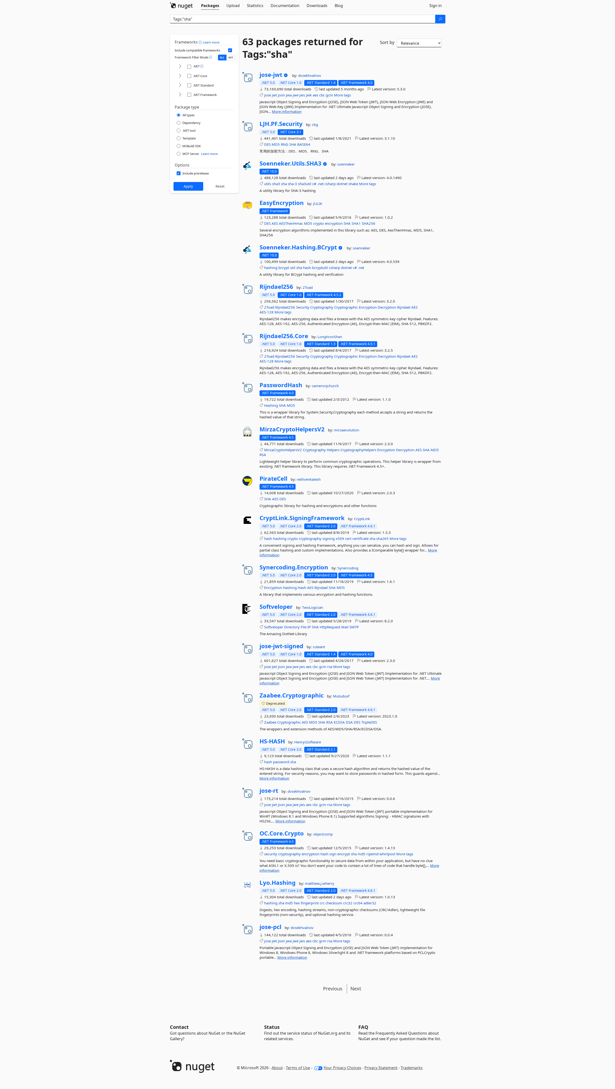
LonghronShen (330, 336)
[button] (201, 42)
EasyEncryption (282, 202)
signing (328, 538)
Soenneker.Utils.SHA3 (290, 163)
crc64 (357, 902)
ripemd (372, 853)
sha (284, 183)
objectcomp (323, 834)
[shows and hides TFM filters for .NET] (180, 66)
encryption (334, 223)
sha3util (304, 183)
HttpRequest (330, 626)
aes (315, 95)
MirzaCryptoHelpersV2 (292, 429)
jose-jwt (271, 74)
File (303, 626)
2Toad (308, 287)
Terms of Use (298, 1067)
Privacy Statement (381, 1067)
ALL (222, 57)
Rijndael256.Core (284, 336)
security (270, 853)
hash (307, 267)
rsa (329, 666)
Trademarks (412, 1067)
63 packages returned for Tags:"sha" (302, 47)
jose (267, 95)
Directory (292, 626)
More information (287, 111)
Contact (179, 1027)
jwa (289, 95)
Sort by (387, 42)
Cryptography (321, 307)
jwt (274, 95)
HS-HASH (272, 741)
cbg (315, 124)
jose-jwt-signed (281, 646)
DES (267, 144)
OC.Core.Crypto (282, 833)
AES (275, 223)
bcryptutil (320, 267)
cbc (322, 95)
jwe (295, 95)
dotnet (342, 183)
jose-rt (269, 790)
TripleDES (369, 722)
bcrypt (283, 267)
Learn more (211, 42)
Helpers (333, 449)
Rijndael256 (276, 286)
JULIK (317, 203)
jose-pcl (270, 926)
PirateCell (273, 478)
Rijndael (403, 307)
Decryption (387, 307)
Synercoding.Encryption (294, 567)
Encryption (368, 307)
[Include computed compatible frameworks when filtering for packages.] (230, 50)
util (292, 267)
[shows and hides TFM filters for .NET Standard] (180, 85)
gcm (329, 95)
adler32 (369, 902)
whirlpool (387, 853)
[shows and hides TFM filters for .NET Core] (180, 76)
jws (302, 95)
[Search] (440, 19)
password (281, 761)
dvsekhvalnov (309, 75)
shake (353, 183)
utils (267, 183)
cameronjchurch (325, 385)
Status (272, 1027)
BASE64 (303, 144)
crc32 (347, 902)
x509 (340, 538)
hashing (270, 267)
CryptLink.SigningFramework (302, 518)
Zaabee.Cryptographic (292, 695)
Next (355, 988)
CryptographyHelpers (358, 449)
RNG (284, 144)
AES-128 (267, 312)
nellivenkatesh (309, 479)
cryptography (310, 538)
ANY (230, 57)
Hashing (271, 405)
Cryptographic (346, 307)
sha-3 (292, 183)
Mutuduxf (341, 696)
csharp (330, 183)
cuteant (319, 646)
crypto (318, 223)
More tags (342, 95)
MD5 (276, 144)
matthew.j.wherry (319, 883)
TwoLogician (312, 607)
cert (348, 538)
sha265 (382, 538)
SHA (292, 144)
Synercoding (348, 568)
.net (320, 183)
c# (314, 183)
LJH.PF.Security (281, 123)
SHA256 (368, 223)
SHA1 (356, 223)
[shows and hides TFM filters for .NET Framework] (180, 95)
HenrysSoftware (307, 742)
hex (297, 902)
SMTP (354, 626)
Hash (302, 587)
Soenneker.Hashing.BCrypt (298, 247)
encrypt (343, 853)
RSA (263, 454)
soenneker (346, 164)
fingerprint (310, 902)
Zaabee (270, 722)
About (277, 1067)
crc (322, 902)
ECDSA (339, 722)
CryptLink (362, 518)
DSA (349, 722)
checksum (334, 902)
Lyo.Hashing (278, 882)
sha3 (276, 183)
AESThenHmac (291, 223)
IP (309, 626)
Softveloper (276, 606)
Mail (344, 626)
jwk (309, 95)
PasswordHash (281, 385)
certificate (360, 538)
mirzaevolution (346, 430)
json (281, 95)
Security (302, 307)
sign (332, 853)
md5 (361, 853)
